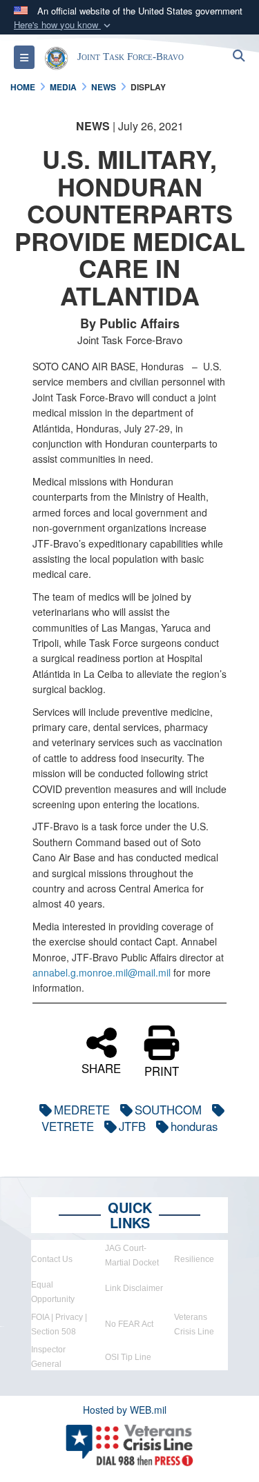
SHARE (101, 1067)
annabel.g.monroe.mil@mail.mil (101, 972)
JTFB (132, 1126)
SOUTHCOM (168, 1109)
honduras (194, 1126)
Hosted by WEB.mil (124, 1409)
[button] (63, 25)
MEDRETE (82, 1109)
